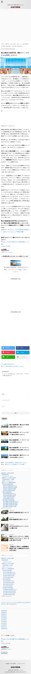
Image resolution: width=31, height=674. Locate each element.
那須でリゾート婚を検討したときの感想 (15, 464)
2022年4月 (4, 610)
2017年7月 (4, 619)
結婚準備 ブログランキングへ (7, 252)
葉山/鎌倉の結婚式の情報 (9, 506)
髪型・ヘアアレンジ (8, 481)
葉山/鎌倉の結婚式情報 (8, 500)
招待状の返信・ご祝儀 (8, 479)
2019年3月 (4, 612)
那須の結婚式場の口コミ (9, 493)
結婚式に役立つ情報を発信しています (15, 670)
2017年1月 (3, 626)
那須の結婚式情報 (7, 492)
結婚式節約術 (5, 474)
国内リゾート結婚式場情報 (9, 482)
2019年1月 (4, 616)
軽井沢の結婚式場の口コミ (10, 485)
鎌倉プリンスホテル (19, 366)
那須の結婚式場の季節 (9, 496)
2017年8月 (4, 617)
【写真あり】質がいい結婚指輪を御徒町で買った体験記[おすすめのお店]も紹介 (19, 548)
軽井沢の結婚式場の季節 (9, 488)
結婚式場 (10, 366)
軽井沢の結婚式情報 (8, 484)
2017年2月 (4, 625)
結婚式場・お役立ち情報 (7, 473)
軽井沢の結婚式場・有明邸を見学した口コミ (16, 462)
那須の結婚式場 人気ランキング (18, 519)
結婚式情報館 (15, 7)
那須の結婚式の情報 (8, 498)
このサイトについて (6, 507)
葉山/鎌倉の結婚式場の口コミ (9, 364)
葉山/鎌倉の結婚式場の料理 (10, 503)
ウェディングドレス (8, 476)
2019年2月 (4, 614)
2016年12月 (4, 628)
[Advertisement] (15, 25)
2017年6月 (4, 621)
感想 (7, 366)
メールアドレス (6, 400)
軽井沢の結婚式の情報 (9, 490)
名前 (3, 394)
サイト (3, 406)
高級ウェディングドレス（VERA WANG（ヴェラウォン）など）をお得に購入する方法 (19, 538)
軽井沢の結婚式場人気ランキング (19, 512)
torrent (12, 604)
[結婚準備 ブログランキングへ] (5, 250)
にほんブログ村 (5, 246)
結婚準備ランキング (6, 649)
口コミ (4, 366)
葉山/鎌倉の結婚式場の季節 (10, 504)
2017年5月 (4, 623)
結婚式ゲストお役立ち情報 (9, 477)
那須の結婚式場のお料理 (9, 495)
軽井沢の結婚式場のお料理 (10, 487)
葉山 (14, 366)
